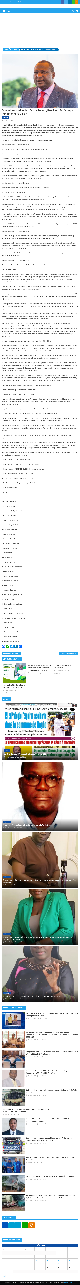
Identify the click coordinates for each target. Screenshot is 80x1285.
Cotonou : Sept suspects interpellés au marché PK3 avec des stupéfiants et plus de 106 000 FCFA (49, 1139)
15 (58, 1260)
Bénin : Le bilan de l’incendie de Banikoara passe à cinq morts (50, 1176)
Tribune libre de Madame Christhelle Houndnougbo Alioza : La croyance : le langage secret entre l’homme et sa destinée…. (37, 938)
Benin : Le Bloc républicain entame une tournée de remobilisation (14, 686)
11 (14, 1260)
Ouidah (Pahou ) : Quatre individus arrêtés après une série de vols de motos (51, 1091)
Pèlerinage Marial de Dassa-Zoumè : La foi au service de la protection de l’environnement (26, 1110)
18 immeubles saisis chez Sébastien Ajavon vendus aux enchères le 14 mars (70, 653)
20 (36, 1264)
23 (69, 1264)
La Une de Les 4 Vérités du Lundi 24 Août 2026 (25, 754)
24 (3, 1268)
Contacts (20, 2)
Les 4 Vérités (6, 693)
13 (36, 1260)
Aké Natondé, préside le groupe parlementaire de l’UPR (12, 653)
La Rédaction (12, 2)
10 (3, 1260)
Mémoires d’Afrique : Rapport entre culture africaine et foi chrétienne (27, 825)
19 (25, 1264)
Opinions (6, 822)
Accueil (4, 2)
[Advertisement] (40, 30)
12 (25, 1260)
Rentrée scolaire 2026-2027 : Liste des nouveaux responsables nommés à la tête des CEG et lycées (50, 1072)
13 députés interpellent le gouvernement (62, 667)
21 (47, 1264)
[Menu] (8, 10)
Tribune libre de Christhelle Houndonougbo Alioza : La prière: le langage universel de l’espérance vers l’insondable (39, 881)
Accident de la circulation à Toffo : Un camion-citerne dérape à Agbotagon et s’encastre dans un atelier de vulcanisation (50, 1197)
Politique (5, 117)
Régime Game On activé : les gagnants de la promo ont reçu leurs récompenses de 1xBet (52, 1014)
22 (58, 1264)
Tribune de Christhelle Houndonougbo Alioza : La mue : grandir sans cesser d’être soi (33, 996)
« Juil (3, 1276)
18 (14, 1264)
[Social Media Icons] (5, 1225)
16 (69, 1260)
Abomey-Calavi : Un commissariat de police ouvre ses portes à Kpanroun (50, 1158)
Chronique (7, 877)
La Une (7, 750)
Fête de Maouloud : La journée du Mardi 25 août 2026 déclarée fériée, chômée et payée (50, 1120)
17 (3, 1264)
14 (47, 1260)
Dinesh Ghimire (68, 1282)
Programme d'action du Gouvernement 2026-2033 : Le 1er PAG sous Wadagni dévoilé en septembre (52, 1053)
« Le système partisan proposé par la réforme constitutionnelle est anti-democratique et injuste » (39, 668)
